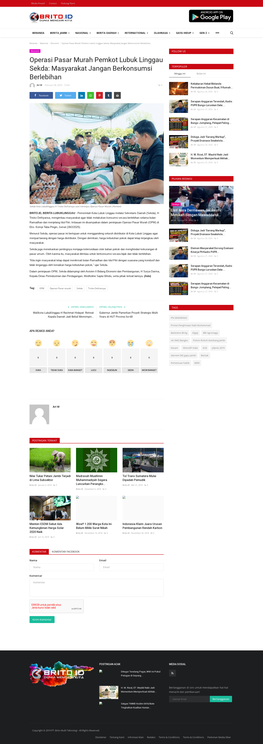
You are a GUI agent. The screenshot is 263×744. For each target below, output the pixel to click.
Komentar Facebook (66, 551)
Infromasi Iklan (136, 737)
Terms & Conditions (169, 737)
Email (102, 560)
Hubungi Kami (68, 3)
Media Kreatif (38, 3)
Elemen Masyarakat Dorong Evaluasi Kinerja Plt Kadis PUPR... (212, 250)
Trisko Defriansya (97, 288)
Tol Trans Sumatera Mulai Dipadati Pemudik (139, 478)
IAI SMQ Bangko (179, 340)
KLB (205, 347)
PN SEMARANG (179, 317)
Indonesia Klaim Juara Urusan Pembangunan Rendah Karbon (142, 526)
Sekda (80, 288)
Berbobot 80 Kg (179, 332)
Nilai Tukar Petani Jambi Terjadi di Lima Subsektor (50, 478)
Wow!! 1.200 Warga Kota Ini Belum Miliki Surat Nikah (94, 526)
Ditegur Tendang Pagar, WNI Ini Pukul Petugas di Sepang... (140, 673)
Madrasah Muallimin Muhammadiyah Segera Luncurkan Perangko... (91, 480)
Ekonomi (55, 43)
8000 (196, 362)
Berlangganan (221, 699)
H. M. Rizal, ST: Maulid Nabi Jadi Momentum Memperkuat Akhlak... (210, 156)
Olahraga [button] (161, 33)
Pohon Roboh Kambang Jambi (209, 340)
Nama (33, 560)
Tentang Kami (117, 737)
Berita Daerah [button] (107, 33)
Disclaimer (100, 737)
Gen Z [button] (203, 33)
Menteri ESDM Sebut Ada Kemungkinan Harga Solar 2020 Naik (47, 528)
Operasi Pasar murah (60, 288)
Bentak (204, 355)
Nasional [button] (82, 33)
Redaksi (151, 737)
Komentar (39, 551)
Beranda (38, 33)
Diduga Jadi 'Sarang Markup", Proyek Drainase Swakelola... (208, 138)
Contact (53, 3)
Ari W (39, 85)
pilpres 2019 (218, 347)
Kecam (174, 347)
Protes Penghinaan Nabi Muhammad (190, 325)
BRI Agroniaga (210, 332)
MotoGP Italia (190, 347)
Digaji (195, 332)
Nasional (44, 43)
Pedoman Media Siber (219, 737)
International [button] (135, 33)
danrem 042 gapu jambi (183, 355)
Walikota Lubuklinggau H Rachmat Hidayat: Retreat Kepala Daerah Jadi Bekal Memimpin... (63, 314)
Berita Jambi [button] (59, 33)
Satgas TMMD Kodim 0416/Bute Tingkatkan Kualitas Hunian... (137, 705)
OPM (41, 288)
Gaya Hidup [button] (184, 33)
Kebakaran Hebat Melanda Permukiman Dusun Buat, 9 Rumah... (212, 85)
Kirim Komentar (42, 619)
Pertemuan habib (180, 362)
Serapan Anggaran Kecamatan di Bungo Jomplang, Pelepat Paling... (211, 121)
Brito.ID (33, 485)
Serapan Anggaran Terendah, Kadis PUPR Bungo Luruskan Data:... (211, 103)
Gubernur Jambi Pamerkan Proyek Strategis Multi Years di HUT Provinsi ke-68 (128, 314)
